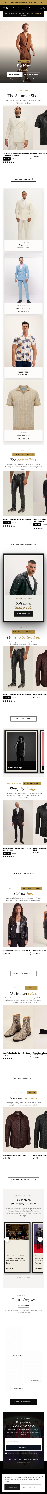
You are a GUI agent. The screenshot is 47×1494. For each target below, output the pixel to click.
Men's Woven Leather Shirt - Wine (14, 1156)
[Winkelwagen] (44, 8)
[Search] (7, 8)
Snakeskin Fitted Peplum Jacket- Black (16, 951)
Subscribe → (23, 1449)
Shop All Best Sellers (22, 545)
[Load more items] (23, 1393)
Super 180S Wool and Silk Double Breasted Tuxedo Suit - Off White (18, 155)
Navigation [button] (4, 8)
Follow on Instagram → (23, 1403)
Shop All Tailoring (22, 873)
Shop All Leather (22, 719)
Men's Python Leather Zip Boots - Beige (16, 1053)
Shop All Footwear (22, 1078)
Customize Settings (31, 1487)
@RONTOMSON (23, 1305)
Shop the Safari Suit (23, 74)
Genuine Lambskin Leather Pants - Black (17, 520)
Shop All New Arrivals (22, 1180)
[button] (5, 2)
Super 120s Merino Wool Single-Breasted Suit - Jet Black (17, 849)
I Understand (12, 1487)
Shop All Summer (22, 179)
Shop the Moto (23, 614)
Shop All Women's (22, 973)
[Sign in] (41, 8)
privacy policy (34, 1454)
